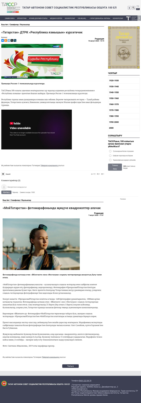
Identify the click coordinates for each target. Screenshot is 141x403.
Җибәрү (6, 192)
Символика (10, 18)
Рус (138, 6)
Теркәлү (15, 192)
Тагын (70, 366)
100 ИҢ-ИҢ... (82, 18)
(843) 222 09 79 (85, 381)
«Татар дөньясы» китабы (100, 18)
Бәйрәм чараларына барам (123, 156)
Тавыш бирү (115, 167)
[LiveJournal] (15, 40)
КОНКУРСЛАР (70, 18)
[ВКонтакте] (2, 40)
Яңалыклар (25, 25)
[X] (12, 40)
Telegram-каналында (49, 165)
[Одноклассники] (5, 40)
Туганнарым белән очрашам (123, 151)
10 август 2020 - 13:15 (96, 41)
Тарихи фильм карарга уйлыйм (124, 160)
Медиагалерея (56, 18)
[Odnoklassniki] (129, 7)
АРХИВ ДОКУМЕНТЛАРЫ (38, 18)
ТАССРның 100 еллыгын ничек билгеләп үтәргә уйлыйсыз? (121, 144)
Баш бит (4, 25)
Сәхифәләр (14, 25)
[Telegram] (8, 40)
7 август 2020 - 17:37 (95, 215)
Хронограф (21, 18)
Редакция (99, 39)
